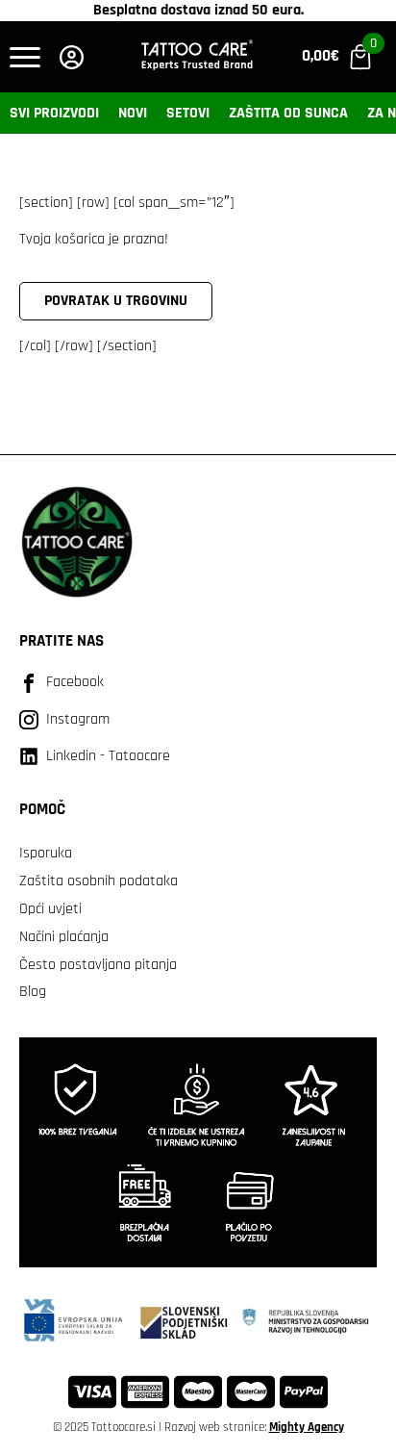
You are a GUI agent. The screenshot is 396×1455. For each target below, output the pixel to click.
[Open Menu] (25, 56)
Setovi (188, 113)
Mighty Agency (306, 1427)
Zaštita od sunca (288, 113)
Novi (132, 113)
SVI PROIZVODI (54, 113)
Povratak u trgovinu (115, 301)
